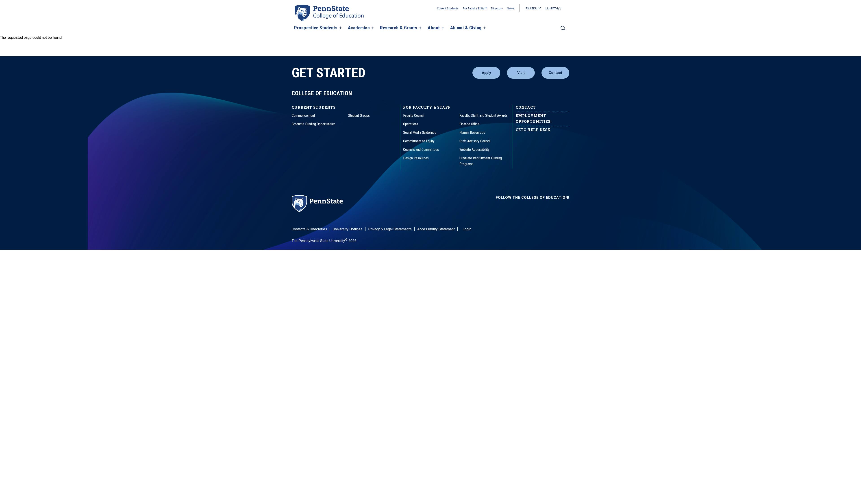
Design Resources (416, 158)
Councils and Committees (421, 149)
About (434, 28)
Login (467, 229)
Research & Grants (398, 28)
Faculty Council (413, 115)
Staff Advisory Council (474, 141)
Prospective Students (315, 28)
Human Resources (472, 132)
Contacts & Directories (309, 229)
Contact (555, 73)
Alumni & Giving (466, 28)
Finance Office (469, 124)
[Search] (563, 30)
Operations (410, 124)
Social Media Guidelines (419, 132)
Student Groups (359, 115)
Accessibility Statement (436, 229)
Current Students (448, 8)
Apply (486, 73)
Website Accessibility (474, 149)
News (510, 8)
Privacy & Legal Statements (390, 229)
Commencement (303, 115)
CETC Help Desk (533, 129)
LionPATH (552, 8)
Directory (497, 8)
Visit (521, 73)
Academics (359, 28)
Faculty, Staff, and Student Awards (483, 115)
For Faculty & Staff (475, 8)
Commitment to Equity (419, 141)
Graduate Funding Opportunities (313, 124)
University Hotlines (348, 229)
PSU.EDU (531, 8)
